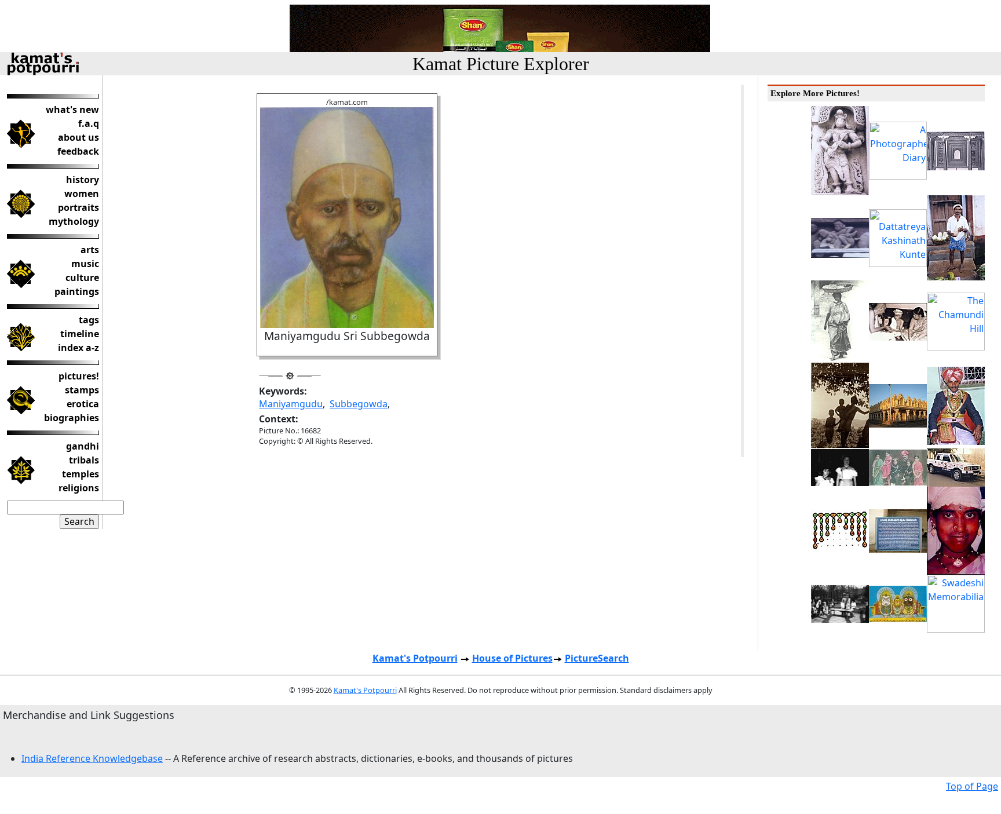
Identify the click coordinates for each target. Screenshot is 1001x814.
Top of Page (972, 786)
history (82, 179)
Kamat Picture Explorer (500, 63)
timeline (79, 333)
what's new (72, 109)
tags (89, 319)
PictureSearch (597, 658)
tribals (84, 460)
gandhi (82, 446)
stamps (82, 390)
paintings (76, 291)
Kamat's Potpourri (415, 658)
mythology (74, 221)
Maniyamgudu (291, 403)
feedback (78, 151)
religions (79, 487)
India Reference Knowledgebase (92, 758)
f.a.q (88, 123)
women (81, 193)
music (85, 263)
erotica (83, 403)
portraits (78, 207)
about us (78, 137)
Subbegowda (359, 403)
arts (90, 249)
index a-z (78, 347)
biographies (71, 417)
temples (80, 474)
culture (82, 277)
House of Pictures (512, 658)
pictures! (79, 376)
